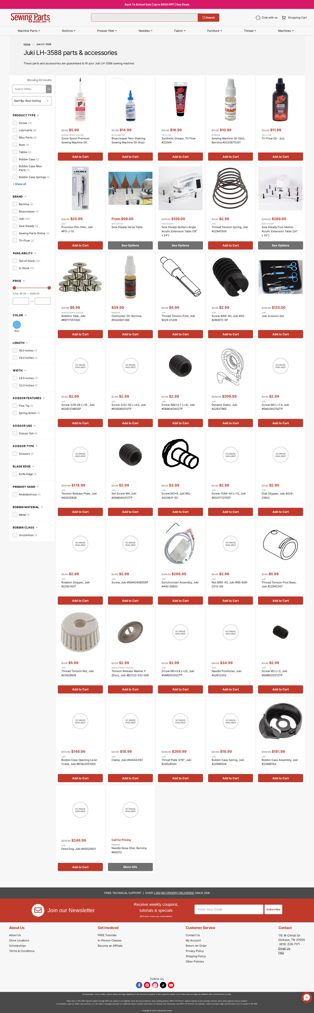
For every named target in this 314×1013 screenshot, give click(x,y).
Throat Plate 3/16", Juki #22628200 (176, 762)
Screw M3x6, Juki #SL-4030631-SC (176, 495)
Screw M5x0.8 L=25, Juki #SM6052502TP (178, 673)
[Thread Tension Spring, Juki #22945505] (230, 207)
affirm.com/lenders (177, 1001)
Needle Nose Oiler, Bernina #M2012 (129, 850)
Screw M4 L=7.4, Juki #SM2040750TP (275, 407)
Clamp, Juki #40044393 (127, 760)
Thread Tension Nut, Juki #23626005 (77, 673)
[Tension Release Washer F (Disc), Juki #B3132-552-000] (130, 651)
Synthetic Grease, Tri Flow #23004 (179, 140)
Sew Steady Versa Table (127, 227)
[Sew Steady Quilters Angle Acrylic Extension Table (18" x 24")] (180, 207)
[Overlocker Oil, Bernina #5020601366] (130, 296)
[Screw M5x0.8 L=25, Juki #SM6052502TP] (180, 651)
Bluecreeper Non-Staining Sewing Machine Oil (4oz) (128, 140)
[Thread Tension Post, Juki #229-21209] (180, 296)
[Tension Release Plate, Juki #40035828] (80, 474)
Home (27, 44)
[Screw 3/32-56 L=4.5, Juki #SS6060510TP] (130, 385)
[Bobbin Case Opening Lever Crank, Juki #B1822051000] (80, 740)
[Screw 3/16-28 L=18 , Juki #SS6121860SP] (80, 385)
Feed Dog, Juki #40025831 (78, 849)
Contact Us (193, 935)
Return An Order (196, 945)
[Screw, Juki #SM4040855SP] (130, 563)
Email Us (284, 948)
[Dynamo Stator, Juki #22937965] (230, 385)
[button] (293, 18)
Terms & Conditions (22, 951)
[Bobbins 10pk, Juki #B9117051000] (80, 296)
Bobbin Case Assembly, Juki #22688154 (280, 762)
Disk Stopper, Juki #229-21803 (277, 495)
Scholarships (17, 945)
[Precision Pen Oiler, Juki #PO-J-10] (80, 207)
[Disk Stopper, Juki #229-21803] (280, 474)
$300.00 (34, 293)
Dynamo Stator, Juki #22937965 (224, 407)
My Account (193, 940)
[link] (22, 123)
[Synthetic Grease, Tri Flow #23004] (180, 119)
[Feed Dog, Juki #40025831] (80, 829)
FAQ (281, 953)
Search (210, 17)
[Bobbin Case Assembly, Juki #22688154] (280, 740)
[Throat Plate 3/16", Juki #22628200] (180, 740)
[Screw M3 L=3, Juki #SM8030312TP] (280, 651)
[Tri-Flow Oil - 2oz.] (280, 119)
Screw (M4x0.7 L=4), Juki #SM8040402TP (178, 407)
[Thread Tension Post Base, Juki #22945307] (280, 563)
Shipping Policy (196, 956)
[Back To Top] (308, 1007)
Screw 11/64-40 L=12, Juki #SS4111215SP (229, 495)
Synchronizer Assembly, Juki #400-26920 (180, 584)
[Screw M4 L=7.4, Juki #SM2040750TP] (280, 385)
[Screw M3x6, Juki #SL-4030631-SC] (180, 474)
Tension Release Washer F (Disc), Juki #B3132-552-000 (130, 673)
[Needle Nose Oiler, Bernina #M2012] (130, 829)
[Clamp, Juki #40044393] (130, 740)
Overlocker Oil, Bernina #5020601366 (126, 318)
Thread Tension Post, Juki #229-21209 (178, 318)
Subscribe (273, 909)
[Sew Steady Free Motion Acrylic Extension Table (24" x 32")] (280, 207)
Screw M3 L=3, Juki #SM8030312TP (274, 673)
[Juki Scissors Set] (280, 296)
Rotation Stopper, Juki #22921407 (75, 584)
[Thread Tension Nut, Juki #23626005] (80, 651)
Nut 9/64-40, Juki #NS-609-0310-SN (230, 584)
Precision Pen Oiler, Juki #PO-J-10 (77, 229)
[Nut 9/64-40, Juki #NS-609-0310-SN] (230, 563)
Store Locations (19, 940)
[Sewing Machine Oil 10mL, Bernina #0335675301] (230, 119)
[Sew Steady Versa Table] (130, 207)
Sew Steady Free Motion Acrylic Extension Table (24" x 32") (280, 231)
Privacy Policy (195, 951)
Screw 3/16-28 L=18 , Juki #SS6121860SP (78, 407)
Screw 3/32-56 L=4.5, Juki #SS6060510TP (129, 407)
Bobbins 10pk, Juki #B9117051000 (73, 318)
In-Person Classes (110, 940)
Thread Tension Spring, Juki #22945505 (230, 229)
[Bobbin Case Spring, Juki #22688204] (230, 740)
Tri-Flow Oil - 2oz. (273, 138)
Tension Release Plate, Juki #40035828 (79, 495)
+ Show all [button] (19, 184)
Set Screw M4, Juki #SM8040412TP (124, 495)
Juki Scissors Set (273, 316)
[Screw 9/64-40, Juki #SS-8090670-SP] (230, 296)
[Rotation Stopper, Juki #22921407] (80, 563)
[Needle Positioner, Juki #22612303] (230, 651)
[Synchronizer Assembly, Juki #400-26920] (180, 563)
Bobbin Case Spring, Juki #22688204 (228, 762)
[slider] (14, 288)
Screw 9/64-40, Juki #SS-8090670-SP (228, 318)
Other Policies (195, 961)
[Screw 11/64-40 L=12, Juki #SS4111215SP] (230, 474)
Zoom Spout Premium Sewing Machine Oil (75, 140)
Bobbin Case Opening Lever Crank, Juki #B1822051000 (79, 762)
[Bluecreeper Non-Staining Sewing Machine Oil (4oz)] (130, 119)
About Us (15, 935)
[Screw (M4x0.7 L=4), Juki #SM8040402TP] (180, 385)
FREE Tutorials (107, 935)
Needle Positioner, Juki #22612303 (226, 673)
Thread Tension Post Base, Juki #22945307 (279, 584)
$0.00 (23, 293)
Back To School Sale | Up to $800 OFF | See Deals (157, 4)
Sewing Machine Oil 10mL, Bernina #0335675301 (228, 140)
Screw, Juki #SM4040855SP (130, 582)
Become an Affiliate (110, 945)
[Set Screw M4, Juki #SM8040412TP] (130, 474)
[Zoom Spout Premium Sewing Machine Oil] (80, 119)
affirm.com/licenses (187, 1004)
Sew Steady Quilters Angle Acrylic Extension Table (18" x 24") (179, 231)
